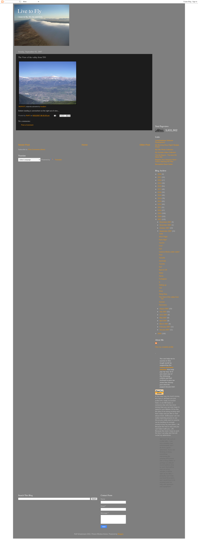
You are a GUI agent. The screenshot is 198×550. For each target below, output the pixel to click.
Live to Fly (30, 10)
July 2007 (163, 312)
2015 (160, 195)
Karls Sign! (163, 240)
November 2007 (166, 225)
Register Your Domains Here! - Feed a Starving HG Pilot (166, 160)
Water (161, 273)
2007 (160, 219)
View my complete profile (164, 347)
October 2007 (165, 228)
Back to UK (163, 270)
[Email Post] (54, 115)
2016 (160, 192)
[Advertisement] (84, 136)
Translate (58, 160)
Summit (162, 302)
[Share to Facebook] (67, 116)
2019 (160, 183)
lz (159, 282)
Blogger (120, 534)
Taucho (161, 243)
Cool (160, 246)
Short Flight (163, 237)
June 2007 (164, 315)
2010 (160, 210)
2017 (160, 189)
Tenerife (162, 258)
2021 (160, 177)
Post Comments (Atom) (36, 149)
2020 (160, 180)
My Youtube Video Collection (165, 152)
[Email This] (60, 116)
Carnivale (162, 261)
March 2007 (164, 324)
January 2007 (165, 330)
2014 (160, 198)
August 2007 (164, 309)
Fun (160, 249)
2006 (160, 333)
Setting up (162, 285)
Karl (160, 267)
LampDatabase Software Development (164, 141)
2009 (160, 213)
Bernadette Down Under (164, 164)
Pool (160, 255)
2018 (160, 186)
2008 (160, 216)
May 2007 (163, 318)
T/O (160, 288)
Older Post (145, 145)
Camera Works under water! (169, 252)
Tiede (161, 234)
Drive (161, 291)
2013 (160, 201)
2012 (160, 204)
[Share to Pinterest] (69, 116)
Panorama (163, 305)
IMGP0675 (22, 106)
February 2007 (165, 327)
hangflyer (43, 106)
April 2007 (163, 321)
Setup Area (163, 294)
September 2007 (166, 231)
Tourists (162, 264)
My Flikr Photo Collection (164, 149)
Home (85, 145)
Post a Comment (27, 125)
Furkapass (163, 279)
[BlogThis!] (63, 116)
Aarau (161, 276)
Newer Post (24, 145)
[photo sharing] (47, 104)
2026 (160, 174)
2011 (160, 207)
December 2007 (166, 222)
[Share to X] (65, 116)
